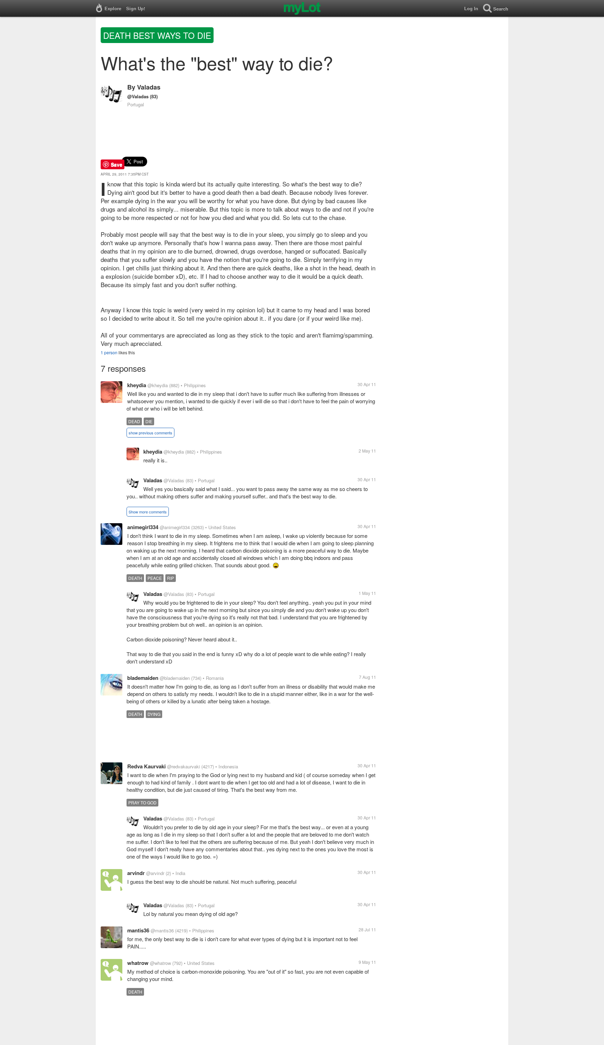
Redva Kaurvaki (146, 766)
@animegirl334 (175, 527)
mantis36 (138, 930)
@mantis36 (162, 930)
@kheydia (158, 385)
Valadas (148, 87)
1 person (109, 352)
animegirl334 (142, 527)
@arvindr (155, 873)
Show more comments (148, 511)
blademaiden (142, 678)
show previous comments (150, 432)
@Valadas (138, 96)
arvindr (136, 873)
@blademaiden (175, 678)
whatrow (138, 963)
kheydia (136, 385)
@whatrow (160, 963)
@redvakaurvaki (183, 766)
